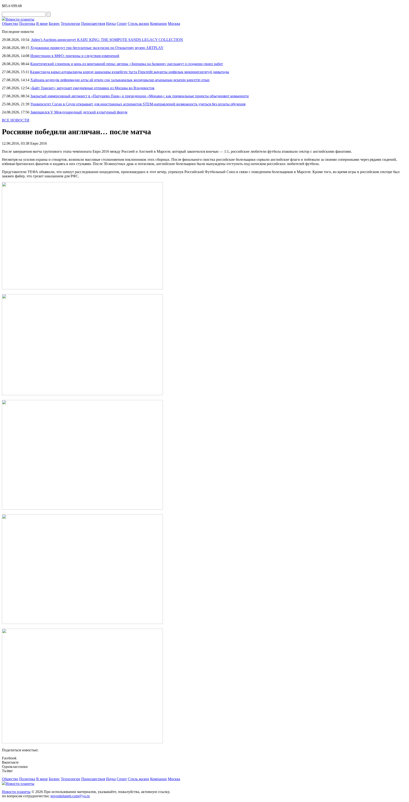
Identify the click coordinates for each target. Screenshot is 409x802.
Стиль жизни (138, 24)
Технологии (70, 24)
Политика (27, 24)
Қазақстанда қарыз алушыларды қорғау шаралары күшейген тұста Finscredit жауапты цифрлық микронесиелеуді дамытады (129, 72)
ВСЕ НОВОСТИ (15, 120)
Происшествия (93, 24)
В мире (42, 24)
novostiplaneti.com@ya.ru (70, 796)
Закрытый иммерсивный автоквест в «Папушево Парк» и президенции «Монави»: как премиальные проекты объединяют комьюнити (139, 96)
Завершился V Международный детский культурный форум (78, 112)
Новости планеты (16, 792)
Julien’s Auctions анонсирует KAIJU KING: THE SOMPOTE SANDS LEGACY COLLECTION (106, 40)
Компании (158, 24)
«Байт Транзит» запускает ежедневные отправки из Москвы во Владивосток (92, 88)
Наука (111, 24)
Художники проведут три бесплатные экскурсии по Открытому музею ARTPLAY (97, 48)
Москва (174, 24)
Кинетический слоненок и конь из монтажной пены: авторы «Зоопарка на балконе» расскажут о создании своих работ (126, 64)
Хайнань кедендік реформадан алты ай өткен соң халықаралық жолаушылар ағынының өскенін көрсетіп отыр (119, 80)
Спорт (122, 24)
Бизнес (54, 24)
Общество (10, 24)
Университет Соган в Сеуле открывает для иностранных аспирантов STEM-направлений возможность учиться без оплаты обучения (137, 104)
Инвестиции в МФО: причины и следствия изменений (74, 56)
